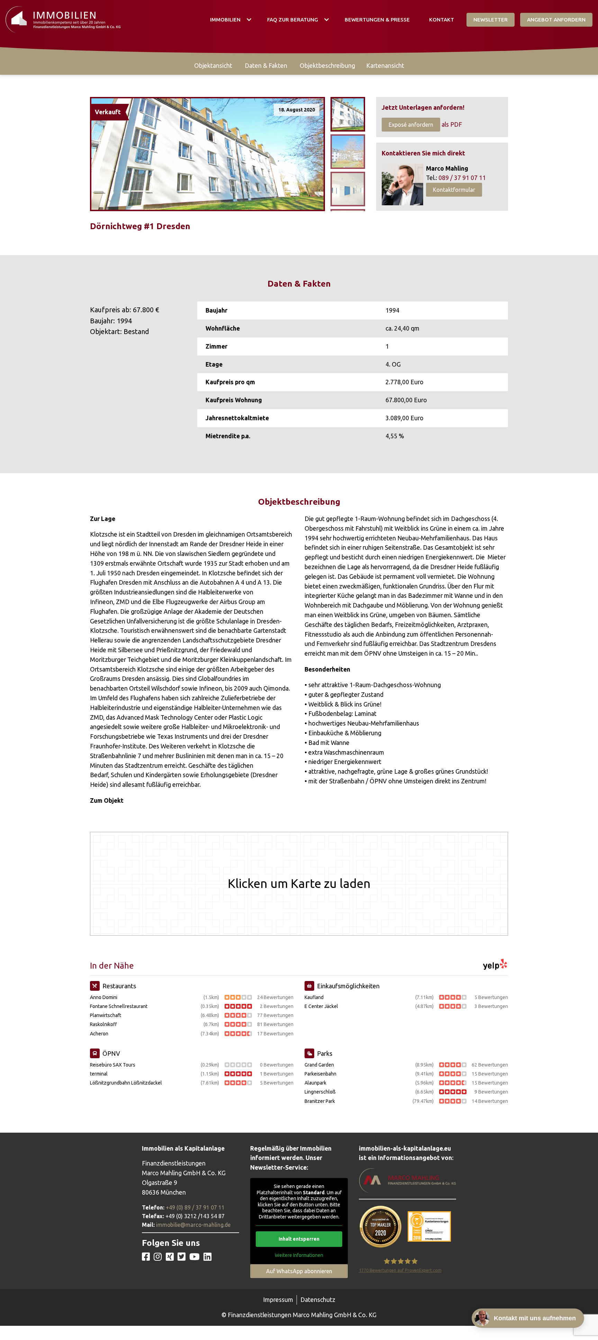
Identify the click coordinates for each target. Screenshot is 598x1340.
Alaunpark (315, 1083)
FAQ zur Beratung (292, 20)
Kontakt (441, 20)
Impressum (278, 1299)
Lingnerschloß (320, 1092)
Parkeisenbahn (320, 1074)
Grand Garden (319, 1065)
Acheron (99, 1033)
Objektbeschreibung (327, 65)
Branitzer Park (320, 1101)
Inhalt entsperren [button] (299, 1239)
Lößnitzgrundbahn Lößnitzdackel (126, 1083)
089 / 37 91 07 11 (462, 177)
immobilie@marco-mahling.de (193, 1225)
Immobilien (225, 20)
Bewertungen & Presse (377, 20)
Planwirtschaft (105, 1015)
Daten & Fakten (266, 65)
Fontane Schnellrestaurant (118, 1006)
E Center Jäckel (321, 1006)
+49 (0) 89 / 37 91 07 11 (195, 1207)
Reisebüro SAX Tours (112, 1065)
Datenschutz (317, 1299)
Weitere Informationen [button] (299, 1255)
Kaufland (314, 997)
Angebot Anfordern (556, 20)
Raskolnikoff (103, 1024)
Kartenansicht (385, 65)
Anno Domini (103, 997)
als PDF (452, 124)
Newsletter (490, 20)
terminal (99, 1074)
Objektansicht (213, 65)
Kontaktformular (454, 190)
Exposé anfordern (411, 125)
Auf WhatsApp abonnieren (299, 1271)
